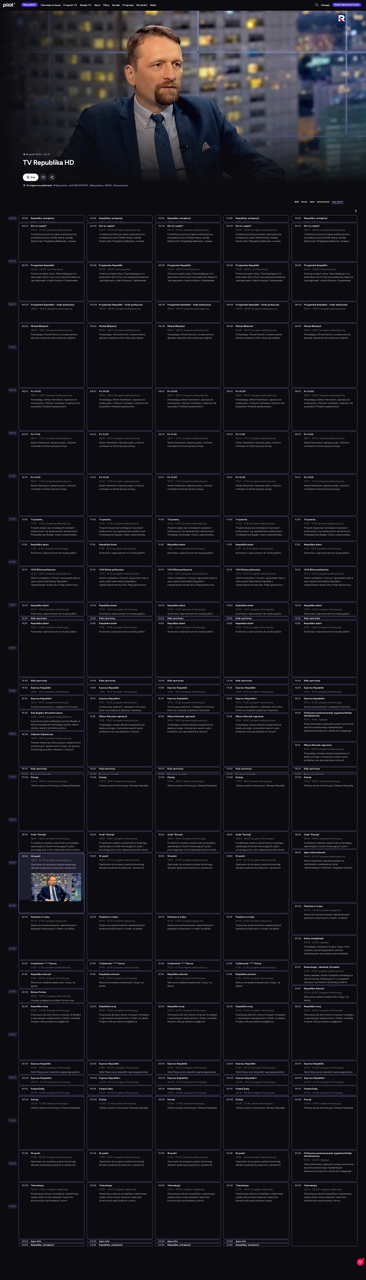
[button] (355, 211)
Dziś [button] (296, 201)
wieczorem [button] (323, 201)
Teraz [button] (304, 201)
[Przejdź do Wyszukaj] (317, 5)
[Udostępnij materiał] (52, 177)
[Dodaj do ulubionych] (43, 177)
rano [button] (312, 201)
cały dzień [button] (337, 201)
